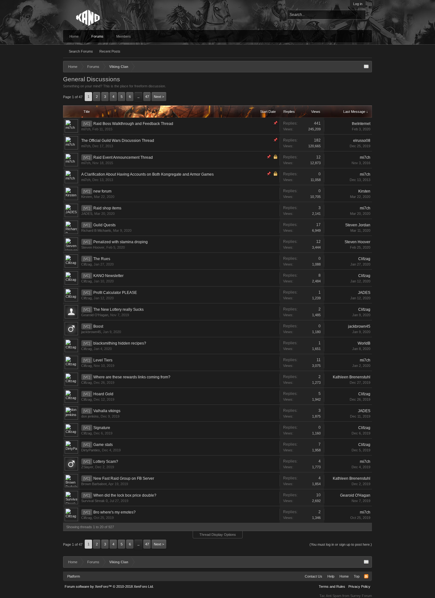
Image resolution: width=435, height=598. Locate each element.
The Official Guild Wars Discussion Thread (117, 140)
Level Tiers (102, 360)
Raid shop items (107, 208)
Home (74, 36)
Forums (97, 36)
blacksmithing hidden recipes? (119, 343)
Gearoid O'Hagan (94, 315)
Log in (357, 4)
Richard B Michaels (96, 230)
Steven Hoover (92, 247)
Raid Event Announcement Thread (123, 157)
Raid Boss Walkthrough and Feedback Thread (133, 123)
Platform (73, 576)
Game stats (103, 444)
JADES (86, 213)
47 (147, 96)
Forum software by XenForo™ (109, 586)
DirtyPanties (90, 450)
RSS (366, 576)
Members (123, 36)
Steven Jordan (357, 225)
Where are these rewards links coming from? (131, 377)
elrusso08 (361, 140)
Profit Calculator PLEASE (115, 292)
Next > (159, 96)
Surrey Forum (361, 596)
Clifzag (86, 264)
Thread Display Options (217, 534)
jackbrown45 (91, 332)
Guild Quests (104, 225)
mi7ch (85, 129)
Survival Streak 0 (94, 501)
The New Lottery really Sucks (118, 309)
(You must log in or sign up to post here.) (341, 544)
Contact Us (313, 576)
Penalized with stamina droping (120, 242)
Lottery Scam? (105, 461)
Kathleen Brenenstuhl (351, 377)
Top (357, 576)
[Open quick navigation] (366, 66)
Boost (98, 326)
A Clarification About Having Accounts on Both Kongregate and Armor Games (147, 174)
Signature (101, 428)
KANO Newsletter (108, 275)
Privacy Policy (359, 586)
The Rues (101, 259)
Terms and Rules (332, 586)
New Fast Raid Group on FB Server (123, 478)
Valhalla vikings (106, 411)
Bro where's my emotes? (114, 512)
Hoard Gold (103, 394)
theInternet (361, 123)
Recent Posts (109, 51)
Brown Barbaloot (94, 484)
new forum (102, 191)
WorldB (364, 343)
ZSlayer (87, 467)
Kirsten (86, 197)
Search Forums (81, 51)
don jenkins (90, 416)
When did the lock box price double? (124, 495)
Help (330, 576)
